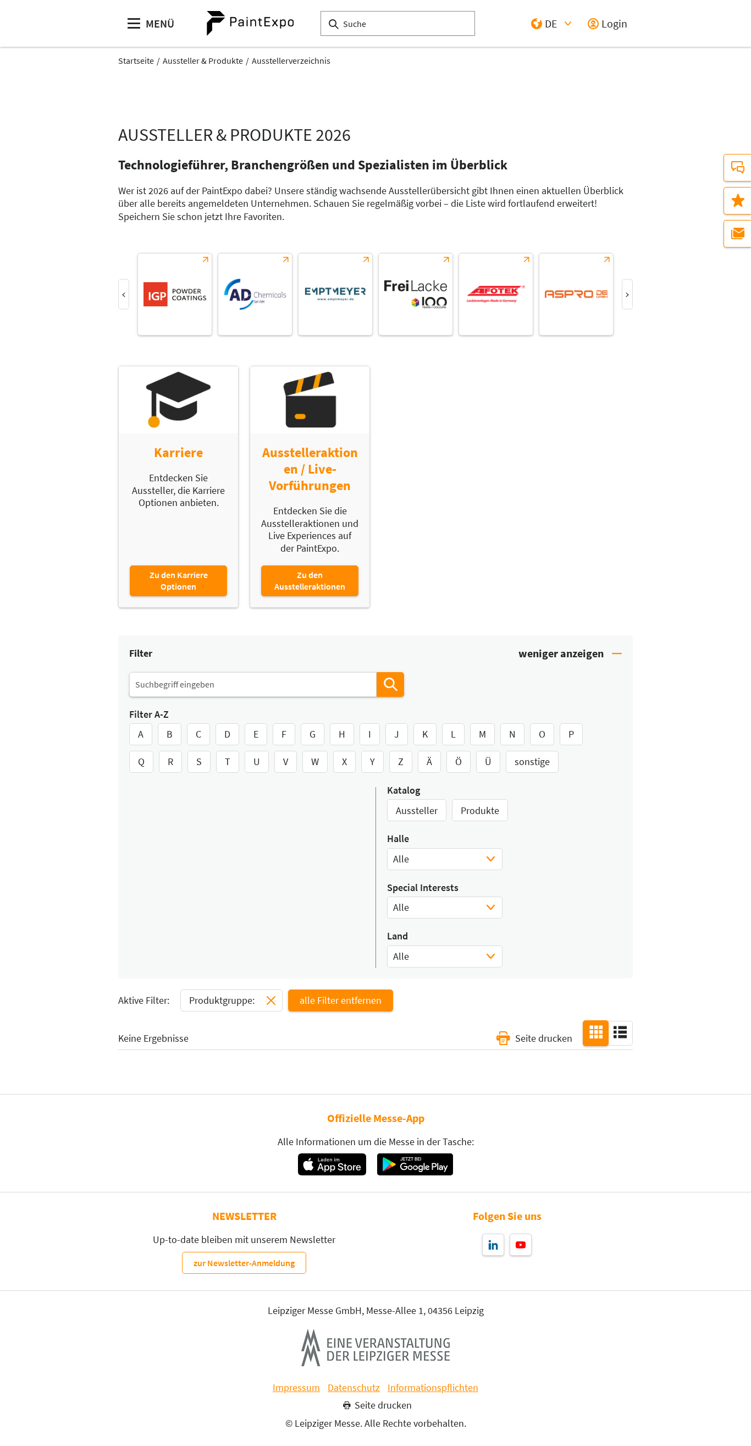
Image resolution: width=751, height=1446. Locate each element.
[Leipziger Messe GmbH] (375, 1347)
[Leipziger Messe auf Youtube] (521, 1245)
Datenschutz (354, 1388)
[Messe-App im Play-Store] (415, 1164)
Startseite (136, 60)
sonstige (532, 761)
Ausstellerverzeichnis (291, 60)
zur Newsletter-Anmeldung (244, 1262)
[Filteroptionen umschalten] (570, 653)
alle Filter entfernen (341, 1000)
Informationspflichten (433, 1388)
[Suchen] (390, 684)
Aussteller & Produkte (203, 60)
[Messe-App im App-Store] (332, 1164)
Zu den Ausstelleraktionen (309, 580)
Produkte (480, 810)
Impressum (296, 1388)
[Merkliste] (737, 201)
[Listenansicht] (620, 1032)
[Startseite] (250, 23)
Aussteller (417, 810)
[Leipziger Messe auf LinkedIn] (493, 1245)
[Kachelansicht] (596, 1032)
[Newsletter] (737, 234)
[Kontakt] (737, 168)
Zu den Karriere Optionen (179, 580)
